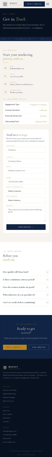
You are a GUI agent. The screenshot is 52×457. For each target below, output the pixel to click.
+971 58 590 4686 (16, 76)
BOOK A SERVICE (34, 4)
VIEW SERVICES (38, 347)
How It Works (8, 414)
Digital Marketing (9, 394)
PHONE (8, 177)
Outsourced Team (9, 390)
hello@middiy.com (17, 68)
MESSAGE (9, 205)
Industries (6, 418)
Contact (6, 422)
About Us (6, 411)
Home (5, 14)
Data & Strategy (9, 397)
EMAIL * (9, 166)
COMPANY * (10, 157)
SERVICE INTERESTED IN (14, 187)
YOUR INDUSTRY (11, 196)
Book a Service (8, 401)
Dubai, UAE (7, 438)
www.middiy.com (9, 442)
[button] (47, 4)
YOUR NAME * (11, 145)
